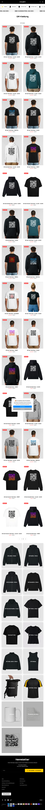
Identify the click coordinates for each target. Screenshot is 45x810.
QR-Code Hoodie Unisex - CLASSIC (12, 240)
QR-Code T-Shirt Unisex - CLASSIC (33, 130)
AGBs (3, 779)
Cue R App (21, 783)
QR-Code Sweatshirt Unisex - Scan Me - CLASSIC (33, 496)
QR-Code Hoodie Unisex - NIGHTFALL (33, 277)
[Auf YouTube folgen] (8, 800)
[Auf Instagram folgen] (5, 800)
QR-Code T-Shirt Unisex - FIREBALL (11, 277)
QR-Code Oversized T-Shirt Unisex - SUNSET (12, 496)
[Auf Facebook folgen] (2, 800)
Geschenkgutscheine (23, 785)
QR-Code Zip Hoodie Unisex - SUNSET (33, 533)
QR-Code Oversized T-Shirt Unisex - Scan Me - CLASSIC (33, 203)
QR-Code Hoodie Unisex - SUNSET (12, 386)
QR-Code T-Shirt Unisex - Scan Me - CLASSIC (12, 56)
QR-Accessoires (22, 781)
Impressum (4, 787)
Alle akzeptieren (22, 406)
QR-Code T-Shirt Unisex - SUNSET (33, 166)
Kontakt (3, 789)
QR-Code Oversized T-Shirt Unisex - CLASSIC (12, 423)
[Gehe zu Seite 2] (25, 539)
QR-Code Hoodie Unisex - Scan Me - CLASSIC (33, 56)
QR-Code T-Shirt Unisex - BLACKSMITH (12, 313)
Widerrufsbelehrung (5, 785)
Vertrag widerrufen (6, 793)
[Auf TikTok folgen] (11, 800)
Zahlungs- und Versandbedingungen (8, 783)
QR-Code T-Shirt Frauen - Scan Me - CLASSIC (33, 313)
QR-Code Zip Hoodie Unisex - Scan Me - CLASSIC (12, 203)
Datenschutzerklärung (5, 781)
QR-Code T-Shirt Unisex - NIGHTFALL (11, 130)
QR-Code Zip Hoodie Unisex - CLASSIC (33, 386)
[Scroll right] (43, 7)
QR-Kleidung (22, 779)
